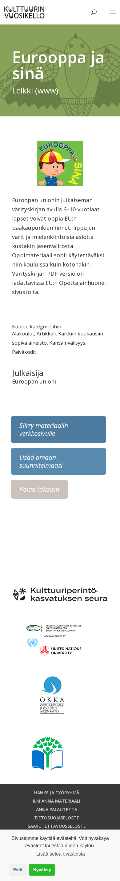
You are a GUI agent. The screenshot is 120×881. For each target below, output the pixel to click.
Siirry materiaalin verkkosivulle (43, 429)
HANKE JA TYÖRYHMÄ (56, 793)
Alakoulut (23, 333)
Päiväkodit (24, 352)
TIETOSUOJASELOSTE (56, 818)
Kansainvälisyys (67, 342)
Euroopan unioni (34, 381)
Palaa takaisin (39, 489)
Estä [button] (17, 869)
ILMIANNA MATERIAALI (56, 801)
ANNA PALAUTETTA (56, 809)
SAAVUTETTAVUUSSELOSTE (57, 826)
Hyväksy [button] (42, 869)
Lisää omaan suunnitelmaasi (40, 461)
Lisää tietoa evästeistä (60, 853)
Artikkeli (46, 333)
